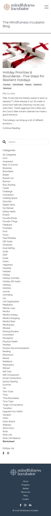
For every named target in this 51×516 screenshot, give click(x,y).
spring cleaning (10, 381)
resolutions (8, 365)
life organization (11, 301)
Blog (26, 496)
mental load (9, 308)
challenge (7, 191)
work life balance (11, 438)
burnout (6, 181)
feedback (7, 225)
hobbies (7, 271)
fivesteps (6, 84)
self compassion (11, 375)
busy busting (9, 185)
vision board (9, 421)
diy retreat (8, 208)
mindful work (9, 321)
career (6, 188)
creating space (10, 198)
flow (5, 231)
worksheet (7, 88)
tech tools (8, 391)
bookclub (7, 168)
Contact (25, 499)
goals (5, 251)
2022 (5, 158)
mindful (6, 311)
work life (7, 435)
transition (7, 408)
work (5, 431)
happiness (8, 265)
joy (4, 298)
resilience (38, 84)
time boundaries (11, 398)
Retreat (26, 488)
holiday (6, 275)
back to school (10, 164)
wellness (7, 425)
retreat (6, 368)
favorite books (10, 218)
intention (7, 288)
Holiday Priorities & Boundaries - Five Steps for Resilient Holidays (23, 76)
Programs (25, 485)
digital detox (9, 204)
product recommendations (16, 348)
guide (5, 258)
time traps (8, 401)
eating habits (9, 211)
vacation (7, 415)
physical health (10, 341)
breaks (6, 175)
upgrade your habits (13, 411)
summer (7, 385)
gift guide (7, 241)
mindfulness (8, 325)
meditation (8, 305)
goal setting (9, 248)
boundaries (8, 171)
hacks (6, 261)
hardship (7, 268)
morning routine (10, 331)
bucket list (8, 178)
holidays (28, 84)
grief (5, 255)
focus (5, 235)
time (5, 395)
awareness (8, 161)
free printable (18, 84)
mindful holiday (10, 315)
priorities (7, 345)
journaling (7, 294)
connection (8, 195)
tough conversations (13, 405)
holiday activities (11, 278)
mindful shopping (11, 318)
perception (8, 338)
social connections (12, 378)
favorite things (10, 221)
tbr (4, 388)
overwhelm (8, 334)
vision (5, 418)
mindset (6, 328)
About (25, 481)
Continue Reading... (12, 128)
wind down (8, 428)
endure (6, 215)
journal (6, 291)
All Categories (9, 154)
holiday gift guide (11, 281)
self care (7, 371)
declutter (7, 201)
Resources (25, 492)
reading (7, 351)
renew (6, 358)
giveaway (7, 244)
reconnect (8, 355)
